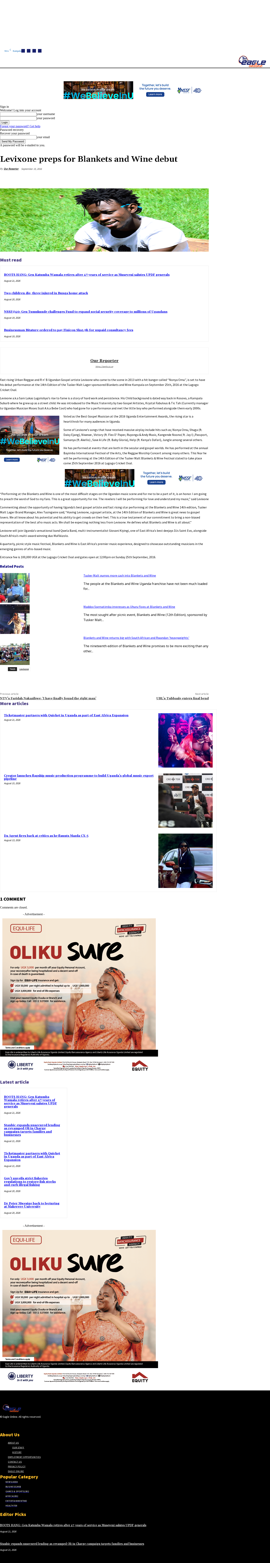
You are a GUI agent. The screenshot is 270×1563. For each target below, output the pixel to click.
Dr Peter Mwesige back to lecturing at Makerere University (31, 1205)
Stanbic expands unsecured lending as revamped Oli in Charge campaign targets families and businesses (32, 1130)
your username (46, 114)
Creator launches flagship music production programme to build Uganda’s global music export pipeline (79, 777)
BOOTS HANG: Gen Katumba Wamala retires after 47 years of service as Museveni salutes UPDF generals (87, 275)
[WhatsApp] (187, 178)
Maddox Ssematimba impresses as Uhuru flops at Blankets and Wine (129, 607)
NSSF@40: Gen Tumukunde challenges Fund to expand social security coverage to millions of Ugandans (85, 312)
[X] (40, 51)
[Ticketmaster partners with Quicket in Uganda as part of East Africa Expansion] (185, 740)
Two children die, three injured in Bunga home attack (46, 293)
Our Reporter (11, 168)
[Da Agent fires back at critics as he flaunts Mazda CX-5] (185, 861)
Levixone (24, 669)
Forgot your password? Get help (20, 126)
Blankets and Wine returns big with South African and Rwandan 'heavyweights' (136, 638)
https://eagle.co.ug (104, 366)
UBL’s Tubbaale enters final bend (182, 698)
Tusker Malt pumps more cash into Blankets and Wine (119, 575)
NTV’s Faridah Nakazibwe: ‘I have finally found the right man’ (48, 698)
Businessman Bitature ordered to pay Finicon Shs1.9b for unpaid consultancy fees (68, 330)
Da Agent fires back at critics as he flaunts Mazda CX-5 (46, 836)
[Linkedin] (34, 51)
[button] (187, 73)
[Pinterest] (173, 178)
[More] (202, 178)
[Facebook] (23, 51)
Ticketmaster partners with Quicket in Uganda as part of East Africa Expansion (66, 715)
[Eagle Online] (252, 61)
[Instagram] (28, 51)
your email (43, 137)
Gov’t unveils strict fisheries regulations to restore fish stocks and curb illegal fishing (30, 1182)
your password (46, 118)
